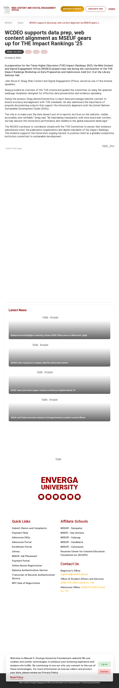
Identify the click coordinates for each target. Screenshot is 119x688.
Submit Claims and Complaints (29, 528)
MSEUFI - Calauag (70, 537)
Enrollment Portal (22, 546)
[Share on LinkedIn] (44, 52)
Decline (104, 671)
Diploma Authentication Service (30, 570)
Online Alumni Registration (27, 565)
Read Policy (16, 677)
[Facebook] (48, 497)
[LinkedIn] (41, 497)
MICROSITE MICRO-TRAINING (72, 10)
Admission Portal (21, 542)
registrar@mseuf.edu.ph (74, 574)
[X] (56, 497)
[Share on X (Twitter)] (36, 52)
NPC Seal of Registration (26, 583)
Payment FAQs (20, 532)
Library (16, 551)
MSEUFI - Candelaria (72, 542)
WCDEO (8, 23)
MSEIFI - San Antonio (72, 532)
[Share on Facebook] (28, 52)
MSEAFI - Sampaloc (71, 528)
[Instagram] (63, 497)
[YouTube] (78, 497)
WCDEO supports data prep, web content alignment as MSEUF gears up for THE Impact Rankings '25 (65, 23)
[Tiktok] (70, 497)
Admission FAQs (21, 537)
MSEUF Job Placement (24, 556)
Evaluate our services (95, 10)
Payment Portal (21, 560)
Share (14, 52)
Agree (104, 664)
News (21, 23)
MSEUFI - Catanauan (72, 546)
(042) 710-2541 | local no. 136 (77, 582)
